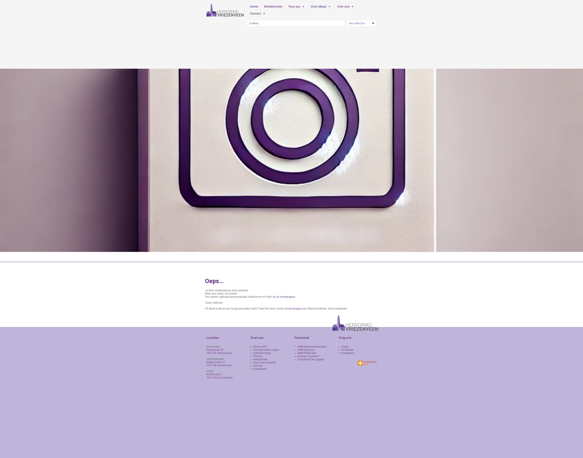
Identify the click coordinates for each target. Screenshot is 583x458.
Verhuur (258, 365)
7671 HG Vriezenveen (219, 377)
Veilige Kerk (260, 359)
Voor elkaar (319, 6)
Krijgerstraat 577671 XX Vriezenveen (219, 363)
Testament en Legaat (310, 359)
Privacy (257, 356)
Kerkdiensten (273, 6)
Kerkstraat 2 (214, 374)
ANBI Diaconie (306, 349)
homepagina (287, 296)
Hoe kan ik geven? (308, 356)
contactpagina (293, 308)
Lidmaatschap (262, 353)
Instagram (347, 353)
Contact (255, 13)
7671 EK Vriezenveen (219, 353)
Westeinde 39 (214, 349)
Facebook (347, 349)
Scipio (345, 346)
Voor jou (294, 6)
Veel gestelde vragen (266, 349)
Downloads (260, 368)
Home (254, 6)
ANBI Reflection (307, 353)
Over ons (343, 6)
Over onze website (264, 362)
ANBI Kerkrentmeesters (312, 346)
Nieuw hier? (260, 346)
